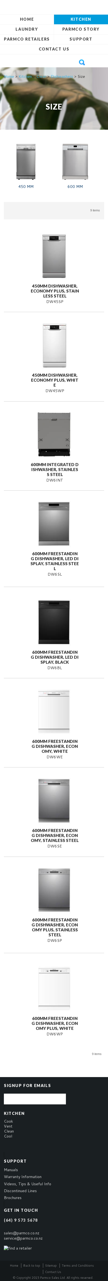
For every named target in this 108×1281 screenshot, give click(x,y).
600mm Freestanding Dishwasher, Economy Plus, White (55, 1023)
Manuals (11, 1170)
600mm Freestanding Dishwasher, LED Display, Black (55, 657)
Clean (41, 76)
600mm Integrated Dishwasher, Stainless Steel (55, 469)
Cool (8, 1136)
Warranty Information (23, 1176)
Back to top (31, 1265)
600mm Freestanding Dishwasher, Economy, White (55, 746)
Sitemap (51, 1265)
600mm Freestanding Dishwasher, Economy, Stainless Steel (55, 835)
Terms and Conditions (78, 1265)
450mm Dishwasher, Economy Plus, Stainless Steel (55, 290)
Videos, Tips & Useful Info (27, 1184)
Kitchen (81, 19)
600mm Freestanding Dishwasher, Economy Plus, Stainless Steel (55, 927)
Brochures (13, 1197)
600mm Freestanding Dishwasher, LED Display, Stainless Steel (54, 561)
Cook (8, 1121)
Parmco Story (81, 29)
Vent (8, 1126)
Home (27, 19)
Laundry (27, 29)
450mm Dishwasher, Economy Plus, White (54, 380)
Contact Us (54, 49)
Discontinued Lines (20, 1191)
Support (81, 39)
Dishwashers (62, 76)
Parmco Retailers (27, 39)
